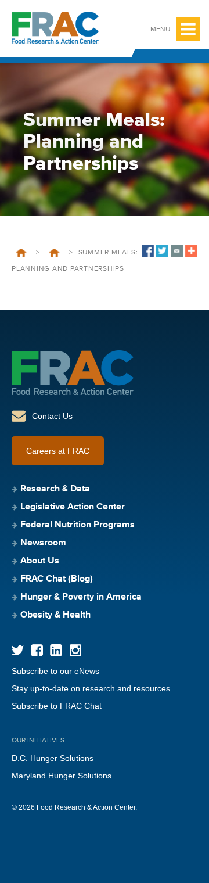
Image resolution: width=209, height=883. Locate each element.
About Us (39, 561)
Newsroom (43, 543)
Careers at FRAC (57, 450)
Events (54, 253)
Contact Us (52, 416)
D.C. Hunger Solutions (52, 758)
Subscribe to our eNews (55, 671)
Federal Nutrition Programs (77, 525)
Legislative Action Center (72, 507)
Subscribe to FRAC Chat (57, 705)
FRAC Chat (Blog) (56, 579)
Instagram (75, 650)
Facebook (37, 650)
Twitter (18, 650)
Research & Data (55, 489)
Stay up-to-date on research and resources (91, 688)
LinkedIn (56, 650)
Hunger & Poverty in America (81, 597)
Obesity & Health (55, 615)
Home (21, 253)
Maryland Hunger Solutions (61, 775)
